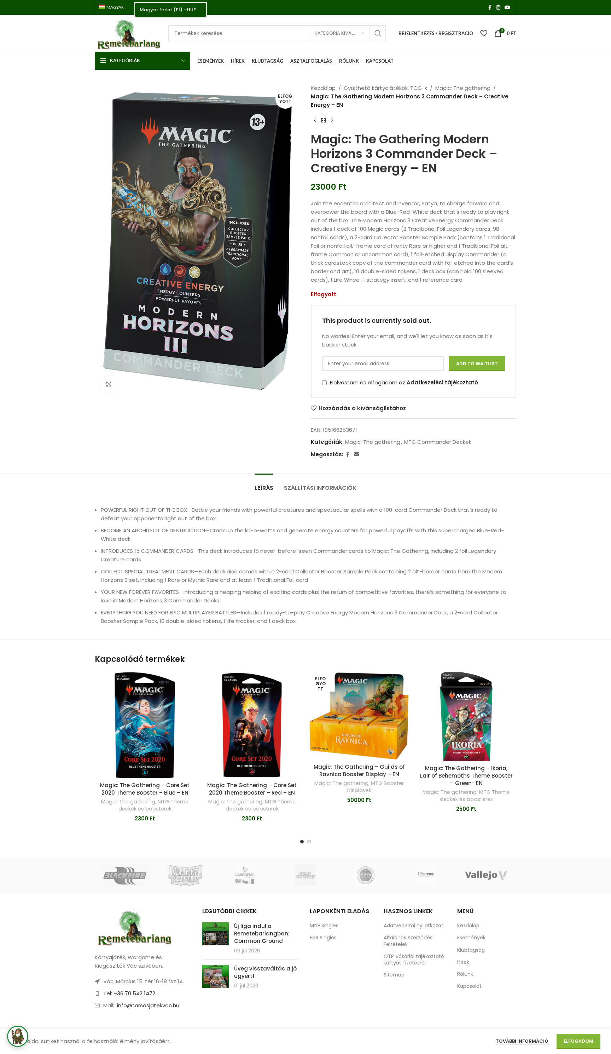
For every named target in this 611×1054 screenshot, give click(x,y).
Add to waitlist (477, 363)
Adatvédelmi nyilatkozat (413, 925)
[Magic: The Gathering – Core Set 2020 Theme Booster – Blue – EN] (145, 725)
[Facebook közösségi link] (489, 7)
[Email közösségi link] (356, 454)
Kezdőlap (323, 88)
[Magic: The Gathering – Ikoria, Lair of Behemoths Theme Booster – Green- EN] (466, 716)
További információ (522, 1041)
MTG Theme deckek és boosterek (153, 805)
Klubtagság (471, 949)
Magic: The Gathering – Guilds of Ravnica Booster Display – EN (359, 770)
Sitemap (394, 974)
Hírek (463, 962)
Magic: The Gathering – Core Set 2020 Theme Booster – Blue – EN (145, 788)
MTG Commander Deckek (437, 442)
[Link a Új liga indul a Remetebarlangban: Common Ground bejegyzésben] (215, 933)
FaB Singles (323, 937)
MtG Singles (324, 925)
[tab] (264, 484)
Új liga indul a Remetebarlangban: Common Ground (262, 933)
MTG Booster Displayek (375, 787)
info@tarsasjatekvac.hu (148, 1005)
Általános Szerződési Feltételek (408, 940)
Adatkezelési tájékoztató (442, 382)
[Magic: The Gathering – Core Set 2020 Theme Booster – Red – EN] (252, 725)
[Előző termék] (315, 120)
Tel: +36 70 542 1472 (129, 993)
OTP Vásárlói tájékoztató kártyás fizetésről (414, 959)
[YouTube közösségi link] (507, 7)
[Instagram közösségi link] (498, 7)
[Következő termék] (332, 120)
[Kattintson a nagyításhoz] (109, 384)
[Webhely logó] (128, 32)
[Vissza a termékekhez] (323, 120)
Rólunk (465, 974)
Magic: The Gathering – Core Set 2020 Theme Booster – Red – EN (252, 788)
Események (471, 937)
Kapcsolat (469, 986)
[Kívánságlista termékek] (484, 33)
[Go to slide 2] (309, 841)
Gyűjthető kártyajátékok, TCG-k (385, 88)
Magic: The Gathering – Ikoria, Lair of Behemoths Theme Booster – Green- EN (466, 775)
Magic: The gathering (462, 88)
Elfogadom (578, 1041)
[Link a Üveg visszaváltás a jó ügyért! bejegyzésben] (215, 976)
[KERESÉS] (378, 33)
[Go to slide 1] (302, 841)
